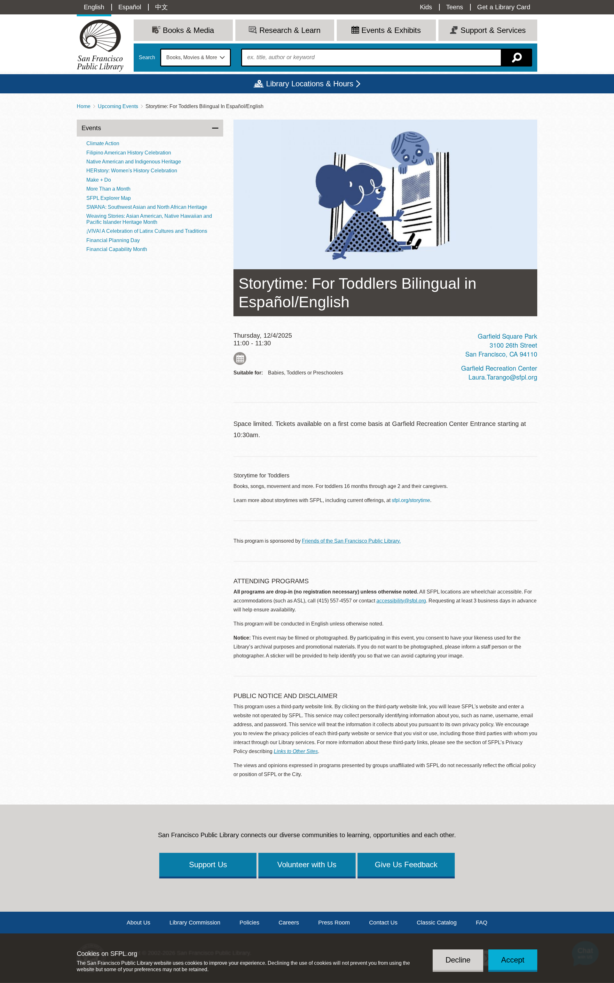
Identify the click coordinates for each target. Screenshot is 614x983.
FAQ (481, 922)
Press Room (334, 922)
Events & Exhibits (391, 30)
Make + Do (98, 180)
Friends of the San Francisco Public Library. (351, 541)
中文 (161, 7)
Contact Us (383, 922)
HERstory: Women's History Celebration (131, 170)
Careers (289, 922)
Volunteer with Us (306, 864)
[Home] (100, 46)
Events (91, 127)
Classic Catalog (437, 922)
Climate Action (102, 143)
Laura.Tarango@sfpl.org (502, 376)
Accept (512, 959)
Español (129, 7)
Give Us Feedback (406, 864)
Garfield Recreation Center (499, 368)
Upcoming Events (118, 106)
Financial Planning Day (113, 240)
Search (147, 57)
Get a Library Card (503, 7)
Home (84, 106)
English (94, 7)
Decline (457, 959)
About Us (138, 922)
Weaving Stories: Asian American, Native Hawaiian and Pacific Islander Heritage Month (149, 218)
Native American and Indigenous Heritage (133, 161)
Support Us (208, 864)
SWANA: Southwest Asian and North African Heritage (146, 207)
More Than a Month (108, 189)
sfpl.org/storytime (411, 500)
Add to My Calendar (239, 358)
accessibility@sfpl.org (401, 600)
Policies (249, 922)
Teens (454, 7)
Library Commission (194, 922)
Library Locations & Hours (309, 83)
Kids (426, 7)
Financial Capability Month (116, 249)
